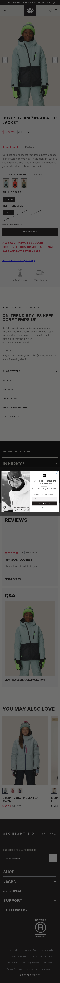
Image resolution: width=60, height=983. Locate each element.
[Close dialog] (57, 472)
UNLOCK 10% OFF (44, 503)
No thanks (44, 508)
